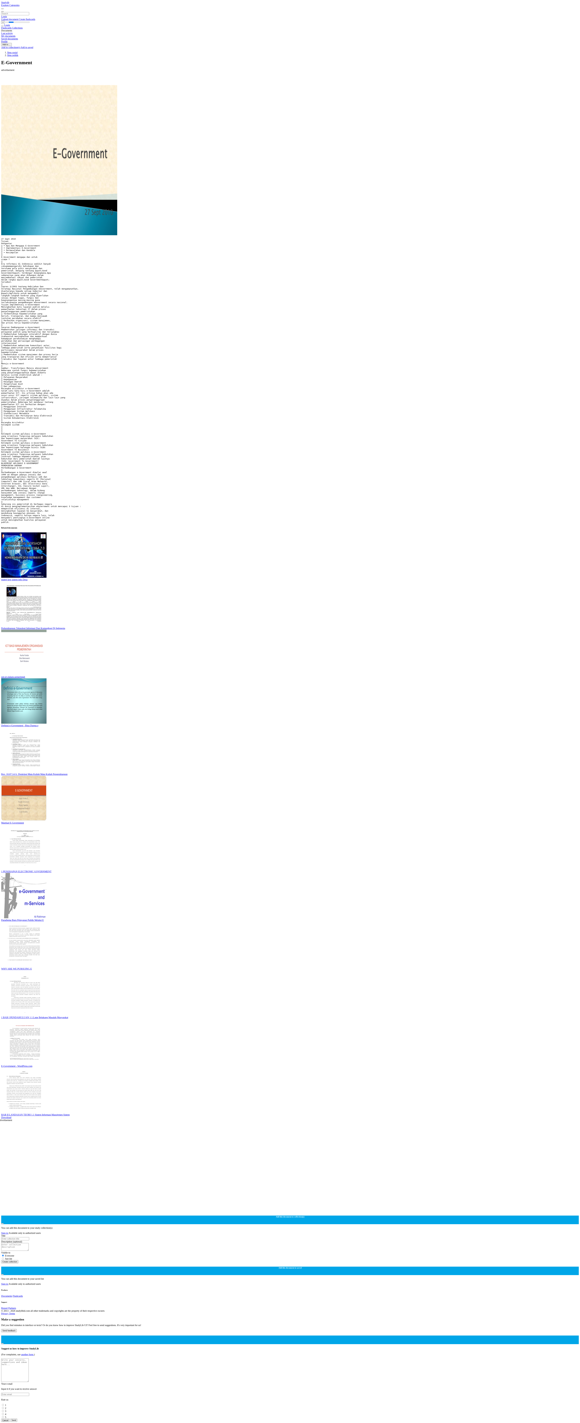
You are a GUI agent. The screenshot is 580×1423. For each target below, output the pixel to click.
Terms (12, 1313)
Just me (8, 1258)
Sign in (4, 1233)
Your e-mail (6, 1384)
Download (6, 1117)
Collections (17, 28)
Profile (4, 41)
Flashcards (6, 28)
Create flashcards (27, 19)
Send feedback (9, 1330)
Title (3, 1235)
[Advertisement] (91, 78)
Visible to (5, 1252)
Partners (12, 1308)
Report (4, 1308)
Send (13, 1420)
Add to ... (6, 44)
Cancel (5, 1420)
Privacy (5, 1313)
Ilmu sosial (12, 52)
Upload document (10, 19)
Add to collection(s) (11, 47)
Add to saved (27, 47)
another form (27, 1354)
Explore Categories (10, 5)
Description (11, 1241)
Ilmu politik (12, 55)
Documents (6, 1296)
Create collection (9, 1262)
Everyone (9, 1255)
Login (4, 16)
